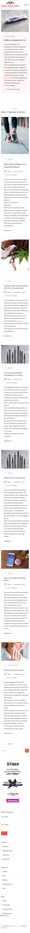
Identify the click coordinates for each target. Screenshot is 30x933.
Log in (4, 900)
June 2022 (6, 846)
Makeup (10, 368)
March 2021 (6, 859)
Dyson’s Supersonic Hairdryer (13, 41)
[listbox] (15, 60)
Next (9, 744)
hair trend (19, 321)
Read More (7, 230)
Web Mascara (16, 926)
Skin (4, 888)
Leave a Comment (12, 175)
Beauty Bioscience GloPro (14, 670)
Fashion (10, 159)
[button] (13, 109)
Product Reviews (10, 36)
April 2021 (6, 855)
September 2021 (7, 851)
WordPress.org (7, 913)
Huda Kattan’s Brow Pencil (14, 478)
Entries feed (6, 905)
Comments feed (7, 909)
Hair (9, 281)
